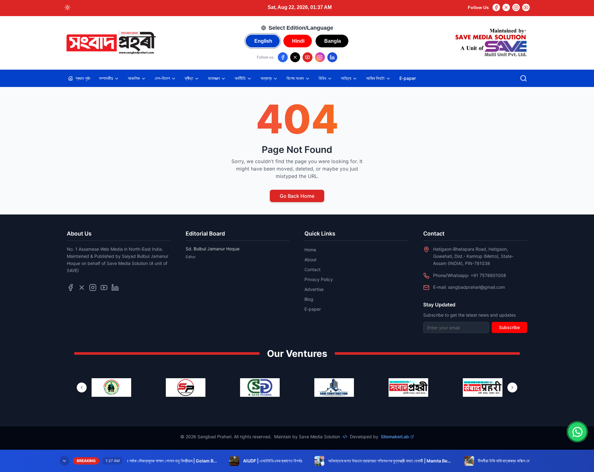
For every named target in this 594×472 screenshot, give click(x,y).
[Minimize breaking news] (64, 461)
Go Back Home (297, 196)
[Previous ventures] (82, 387)
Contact (312, 269)
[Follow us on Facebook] (283, 57)
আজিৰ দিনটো (375, 78)
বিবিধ (322, 78)
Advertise (314, 289)
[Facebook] (496, 7)
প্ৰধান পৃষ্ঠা (82, 78)
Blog (308, 299)
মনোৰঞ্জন (214, 78)
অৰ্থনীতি (240, 78)
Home (310, 249)
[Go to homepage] (110, 43)
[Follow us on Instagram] (320, 57)
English (263, 41)
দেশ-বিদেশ (162, 78)
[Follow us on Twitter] (81, 287)
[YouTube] (526, 7)
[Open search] (523, 78)
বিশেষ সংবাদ (295, 78)
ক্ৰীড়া (189, 78)
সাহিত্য (346, 78)
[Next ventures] (512, 387)
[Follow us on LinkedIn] (332, 57)
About (310, 259)
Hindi (298, 41)
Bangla (332, 41)
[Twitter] (506, 7)
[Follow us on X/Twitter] (295, 57)
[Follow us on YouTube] (307, 57)
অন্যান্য (266, 78)
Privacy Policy (318, 279)
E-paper (407, 78)
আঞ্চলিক (134, 78)
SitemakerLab (395, 436)
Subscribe (509, 327)
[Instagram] (516, 7)
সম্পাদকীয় (106, 78)
